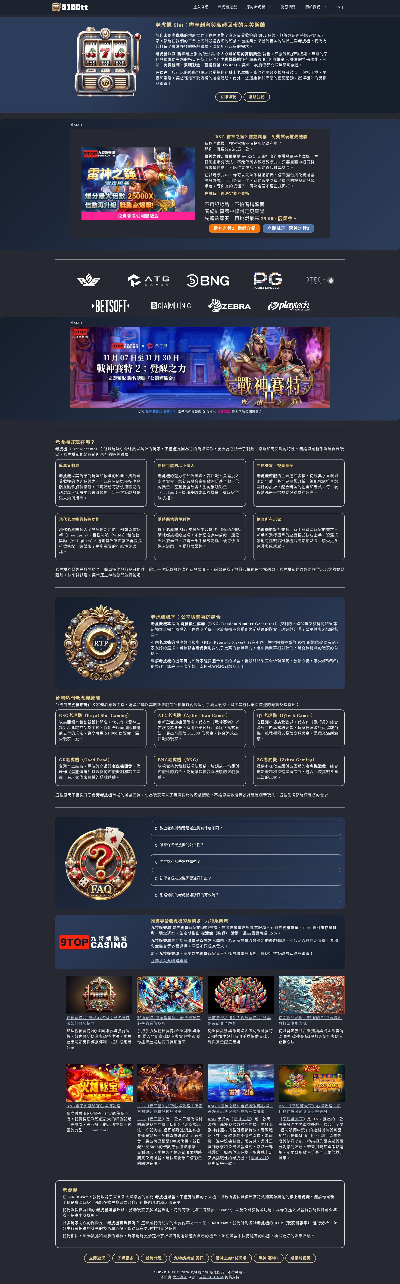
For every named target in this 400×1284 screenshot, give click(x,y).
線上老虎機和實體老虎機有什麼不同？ (191, 828)
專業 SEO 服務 (211, 1277)
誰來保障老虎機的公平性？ (182, 845)
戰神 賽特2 (269, 1258)
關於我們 (313, 7)
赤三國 (156, 1119)
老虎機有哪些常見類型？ (180, 861)
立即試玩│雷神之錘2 (288, 228)
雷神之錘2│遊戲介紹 (235, 228)
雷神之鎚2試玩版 (231, 1258)
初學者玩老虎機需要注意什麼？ (186, 878)
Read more (99, 1130)
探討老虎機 (256, 7)
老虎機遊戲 (227, 7)
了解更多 (125, 1258)
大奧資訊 (180, 1277)
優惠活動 (288, 7)
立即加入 (169, 961)
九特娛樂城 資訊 (189, 1258)
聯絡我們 (257, 97)
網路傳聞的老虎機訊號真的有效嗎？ (189, 895)
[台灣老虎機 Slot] (70, 7)
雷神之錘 (242, 1119)
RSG (212, 1119)
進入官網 (201, 7)
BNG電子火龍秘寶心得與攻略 (93, 1106)
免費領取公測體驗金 (138, 216)
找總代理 (154, 1258)
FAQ (340, 7)
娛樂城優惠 (301, 1258)
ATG (141, 1119)
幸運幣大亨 (293, 1119)
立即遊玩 (228, 97)
